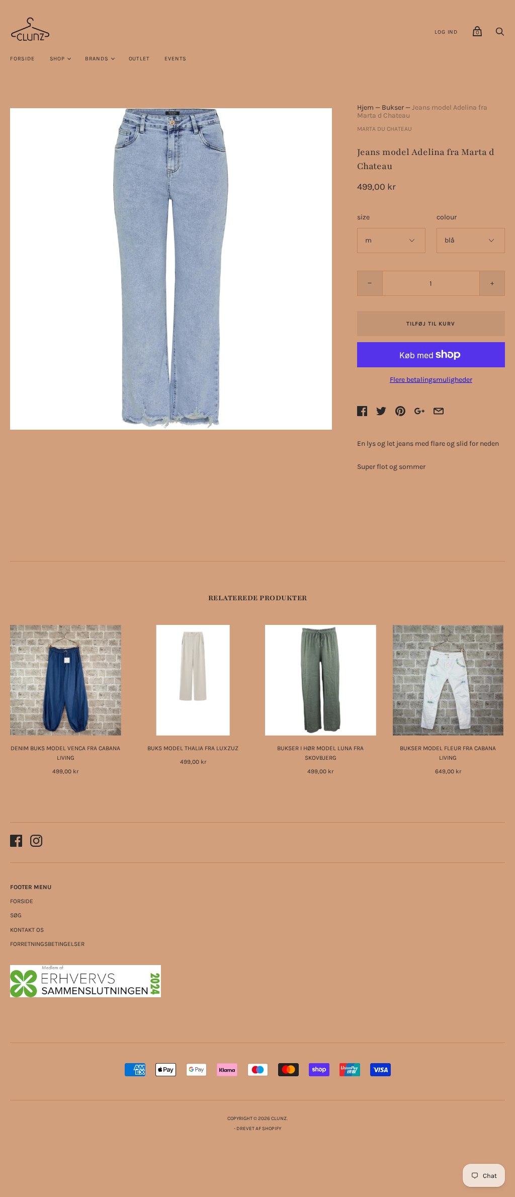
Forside (22, 58)
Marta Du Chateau (384, 128)
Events (175, 58)
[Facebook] (16, 842)
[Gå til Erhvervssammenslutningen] (85, 995)
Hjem (365, 107)
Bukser (393, 107)
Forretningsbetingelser (47, 943)
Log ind (446, 32)
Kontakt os (27, 929)
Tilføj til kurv (430, 324)
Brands (97, 58)
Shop (57, 58)
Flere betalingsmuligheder (431, 379)
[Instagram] (36, 842)
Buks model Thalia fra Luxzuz (192, 748)
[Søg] (500, 34)
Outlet (139, 58)
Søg (16, 915)
